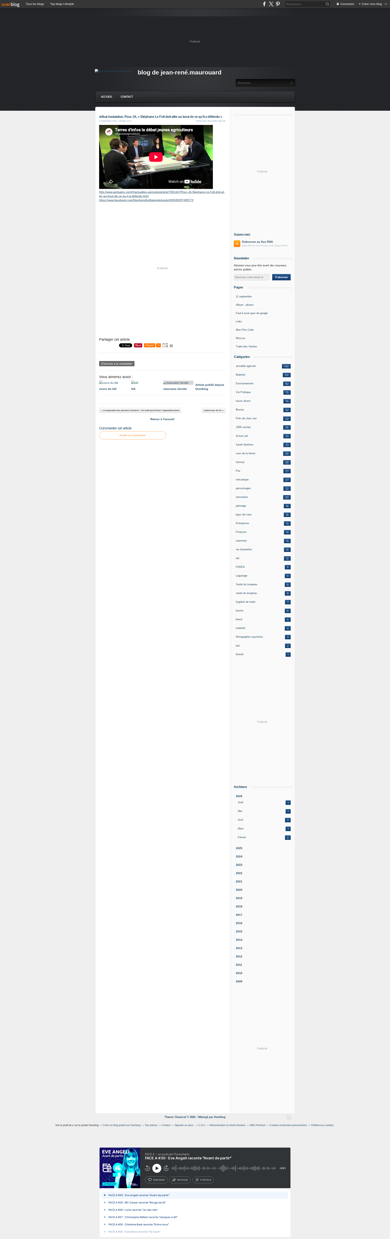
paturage (241, 505)
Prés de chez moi (246, 418)
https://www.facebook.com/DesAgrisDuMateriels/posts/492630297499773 (146, 200)
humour (240, 462)
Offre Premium (257, 1125)
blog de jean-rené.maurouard (179, 72)
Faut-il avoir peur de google (252, 313)
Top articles (151, 1125)
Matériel (240, 374)
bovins (240, 610)
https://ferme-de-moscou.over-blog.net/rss (265, 245)
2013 (239, 948)
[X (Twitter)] (271, 4)
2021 (239, 881)
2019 (239, 898)
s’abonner (159, 1180)
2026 (239, 796)
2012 (239, 956)
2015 (239, 931)
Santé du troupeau (246, 584)
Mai (240, 811)
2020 (239, 889)
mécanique (242, 479)
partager (182, 1180)
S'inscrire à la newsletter (116, 363)
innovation (242, 497)
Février (242, 837)
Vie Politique (243, 392)
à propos (205, 1180)
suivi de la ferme (245, 453)
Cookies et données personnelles (288, 1125)
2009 (239, 981)
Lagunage (241, 575)
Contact (127, 96)
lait (237, 558)
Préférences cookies (322, 1125)
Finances (241, 531)
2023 (239, 864)
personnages (243, 488)
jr (73, 1125)
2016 (239, 923)
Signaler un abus (184, 1125)
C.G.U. (202, 1125)
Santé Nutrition (244, 444)
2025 (239, 848)
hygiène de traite (245, 601)
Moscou (240, 338)
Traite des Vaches (246, 346)
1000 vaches (243, 427)
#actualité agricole (216, 121)
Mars (241, 828)
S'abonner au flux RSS (257, 241)
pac (238, 645)
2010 (239, 973)
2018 (239, 906)
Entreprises (242, 523)
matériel (240, 628)
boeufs (240, 654)
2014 (239, 939)
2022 (239, 873)
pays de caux (244, 514)
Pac (238, 470)
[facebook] (264, 4)
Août (240, 802)
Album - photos (245, 304)
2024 (239, 856)
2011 (239, 964)
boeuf (239, 619)
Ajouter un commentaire (132, 435)
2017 (239, 914)
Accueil (107, 96)
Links (239, 321)
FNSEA (240, 566)
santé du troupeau (246, 593)
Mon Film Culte (245, 329)
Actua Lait (242, 435)
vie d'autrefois (244, 549)
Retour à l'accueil (162, 419)
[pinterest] (277, 4)
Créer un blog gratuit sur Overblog (122, 1125)
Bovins (240, 409)
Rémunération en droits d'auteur (227, 1125)
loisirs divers (243, 400)
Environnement (245, 383)
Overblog (219, 1117)
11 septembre (244, 296)
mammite (241, 540)
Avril (240, 819)
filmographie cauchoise (249, 636)
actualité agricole (246, 365)
